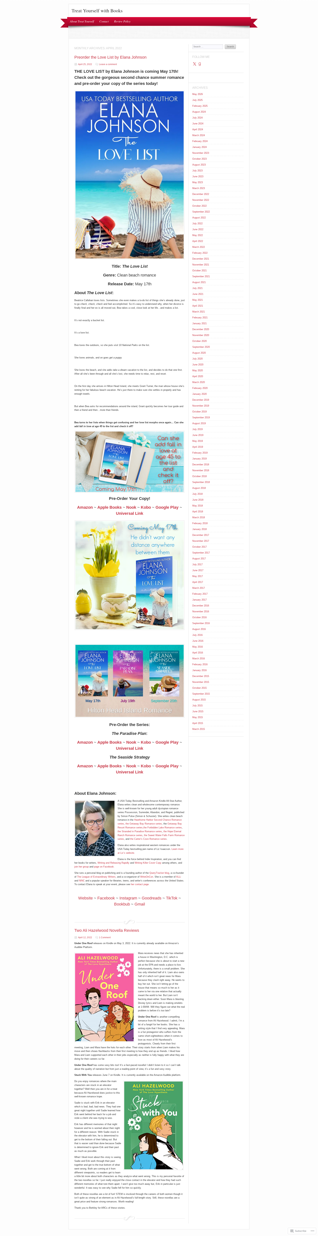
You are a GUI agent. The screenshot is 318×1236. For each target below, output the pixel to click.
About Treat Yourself (82, 21)
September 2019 (201, 417)
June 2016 (197, 640)
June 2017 (197, 570)
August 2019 (199, 423)
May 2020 (197, 370)
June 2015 (197, 711)
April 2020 (197, 376)
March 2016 (198, 658)
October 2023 (199, 158)
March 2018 (198, 517)
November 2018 (200, 470)
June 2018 (197, 499)
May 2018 (197, 505)
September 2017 (201, 552)
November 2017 (200, 541)
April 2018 (197, 511)
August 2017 (199, 558)
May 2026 (197, 94)
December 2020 (200, 329)
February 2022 (200, 252)
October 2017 (199, 546)
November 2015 (200, 682)
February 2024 (200, 141)
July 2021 (197, 288)
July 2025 (197, 100)
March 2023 (198, 188)
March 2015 (198, 729)
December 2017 (200, 535)
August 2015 (199, 699)
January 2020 (199, 394)
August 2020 (199, 352)
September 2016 (201, 623)
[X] (194, 64)
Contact (104, 21)
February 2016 (200, 664)
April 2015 (197, 723)
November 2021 (200, 264)
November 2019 (200, 405)
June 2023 (197, 176)
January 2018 (199, 529)
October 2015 (199, 688)
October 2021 (199, 270)
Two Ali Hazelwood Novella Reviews (106, 930)
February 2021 (200, 317)
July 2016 (197, 635)
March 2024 (198, 135)
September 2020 (201, 347)
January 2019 (199, 458)
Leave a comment (108, 64)
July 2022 (197, 223)
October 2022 (199, 205)
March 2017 (198, 588)
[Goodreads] (199, 64)
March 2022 (198, 247)
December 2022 (200, 194)
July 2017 (197, 564)
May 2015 (197, 717)
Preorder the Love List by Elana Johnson (110, 57)
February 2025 (200, 106)
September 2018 (201, 482)
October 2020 (199, 341)
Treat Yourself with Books (97, 10)
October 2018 (199, 476)
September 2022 (201, 211)
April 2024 (197, 129)
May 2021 (197, 300)
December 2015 (200, 676)
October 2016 (199, 617)
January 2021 (199, 323)
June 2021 (197, 294)
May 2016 (197, 646)
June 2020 (197, 364)
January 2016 (199, 670)
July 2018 (197, 494)
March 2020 (198, 382)
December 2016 (200, 605)
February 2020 (200, 388)
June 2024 (197, 123)
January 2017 (199, 599)
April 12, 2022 (85, 937)
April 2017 (197, 582)
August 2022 (199, 217)
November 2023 (200, 153)
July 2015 (197, 705)
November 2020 (200, 335)
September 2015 (201, 693)
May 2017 (197, 576)
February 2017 (200, 593)
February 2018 (200, 523)
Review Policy (122, 21)
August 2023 (199, 164)
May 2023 (197, 182)
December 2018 (200, 464)
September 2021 (201, 276)
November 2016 (200, 611)
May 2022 (197, 235)
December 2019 (200, 399)
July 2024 (197, 117)
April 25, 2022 (85, 64)
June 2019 (197, 435)
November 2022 (200, 200)
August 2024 (199, 111)
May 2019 (197, 441)
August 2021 (199, 282)
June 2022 (197, 229)
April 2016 (197, 652)
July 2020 (197, 358)
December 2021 (200, 258)
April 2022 (197, 241)
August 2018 (199, 488)
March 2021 (198, 311)
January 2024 (199, 147)
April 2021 (197, 305)
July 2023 (197, 170)
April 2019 (197, 446)
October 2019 (199, 411)
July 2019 (197, 429)
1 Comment (105, 937)
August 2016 (199, 629)
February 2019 (200, 452)
